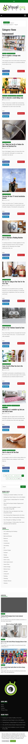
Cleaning (4, 53)
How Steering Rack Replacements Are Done (14, 515)
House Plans (6, 564)
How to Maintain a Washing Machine (12, 237)
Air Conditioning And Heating (10, 531)
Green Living (6, 559)
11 (14, 478)
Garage (5, 555)
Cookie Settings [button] (5, 741)
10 (10, 478)
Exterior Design (7, 550)
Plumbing (6, 578)
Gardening (6, 557)
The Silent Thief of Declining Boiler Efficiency (14, 517)
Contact (3, 708)
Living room (5, 407)
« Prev (5, 475)
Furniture (9, 405)
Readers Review (7, 580)
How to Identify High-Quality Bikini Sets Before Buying (13, 667)
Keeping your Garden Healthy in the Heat (13, 494)
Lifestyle (6, 571)
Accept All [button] (13, 741)
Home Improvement (11, 53)
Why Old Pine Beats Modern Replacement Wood (13, 724)
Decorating (5, 95)
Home (2, 704)
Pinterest (21, 71)
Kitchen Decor (7, 569)
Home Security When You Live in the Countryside (12, 367)
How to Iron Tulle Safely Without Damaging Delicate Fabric (14, 641)
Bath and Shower (8, 536)
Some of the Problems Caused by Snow (13, 327)
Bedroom (6, 538)
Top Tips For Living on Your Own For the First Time (13, 282)
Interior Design (20, 95)
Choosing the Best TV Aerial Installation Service (13, 197)
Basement (6, 533)
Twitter (14, 71)
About (2, 706)
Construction (7, 543)
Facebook (6, 71)
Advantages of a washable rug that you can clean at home (13, 410)
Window (6, 583)
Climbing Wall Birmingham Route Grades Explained (12, 616)
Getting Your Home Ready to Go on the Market (14, 497)
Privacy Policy (4, 710)
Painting (5, 576)
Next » (19, 478)
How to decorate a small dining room (12, 97)
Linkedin (6, 74)
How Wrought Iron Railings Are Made (12, 519)
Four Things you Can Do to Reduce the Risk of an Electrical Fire (13, 145)
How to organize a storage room (11, 55)
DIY (4, 547)
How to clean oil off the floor (10, 452)
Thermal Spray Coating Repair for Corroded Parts (13, 722)
